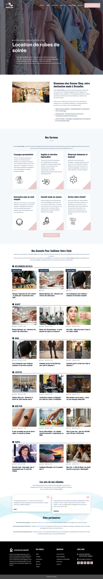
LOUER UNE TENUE (51, 235)
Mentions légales (61, 556)
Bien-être (55, 5)
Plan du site (59, 561)
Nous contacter (60, 554)
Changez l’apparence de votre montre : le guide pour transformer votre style (24, 295)
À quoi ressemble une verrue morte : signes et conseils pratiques (23, 432)
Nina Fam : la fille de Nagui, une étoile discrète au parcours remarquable (78, 468)
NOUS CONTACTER (92, 5)
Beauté (42, 5)
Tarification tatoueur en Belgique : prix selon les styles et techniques (50, 398)
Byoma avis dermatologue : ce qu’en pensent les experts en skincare (50, 330)
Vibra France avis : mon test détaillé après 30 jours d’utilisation (78, 432)
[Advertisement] (51, 29)
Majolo (40, 531)
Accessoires (72, 5)
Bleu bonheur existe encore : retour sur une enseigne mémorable (77, 398)
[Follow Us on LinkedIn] (85, 562)
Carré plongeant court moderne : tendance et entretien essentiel (77, 295)
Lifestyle (63, 5)
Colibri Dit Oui (41, 522)
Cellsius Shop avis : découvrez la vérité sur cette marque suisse (22, 398)
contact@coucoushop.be (85, 559)
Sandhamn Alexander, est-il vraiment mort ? (51, 468)
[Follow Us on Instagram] (88, 562)
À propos (59, 564)
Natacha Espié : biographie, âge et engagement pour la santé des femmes (23, 469)
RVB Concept (40, 526)
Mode (48, 5)
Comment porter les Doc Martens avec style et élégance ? (50, 364)
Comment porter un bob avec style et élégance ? (78, 364)
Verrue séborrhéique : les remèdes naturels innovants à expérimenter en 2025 (51, 433)
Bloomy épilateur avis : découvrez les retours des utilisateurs (51, 295)
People (80, 5)
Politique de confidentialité (63, 559)
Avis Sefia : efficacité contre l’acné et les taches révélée (78, 330)
